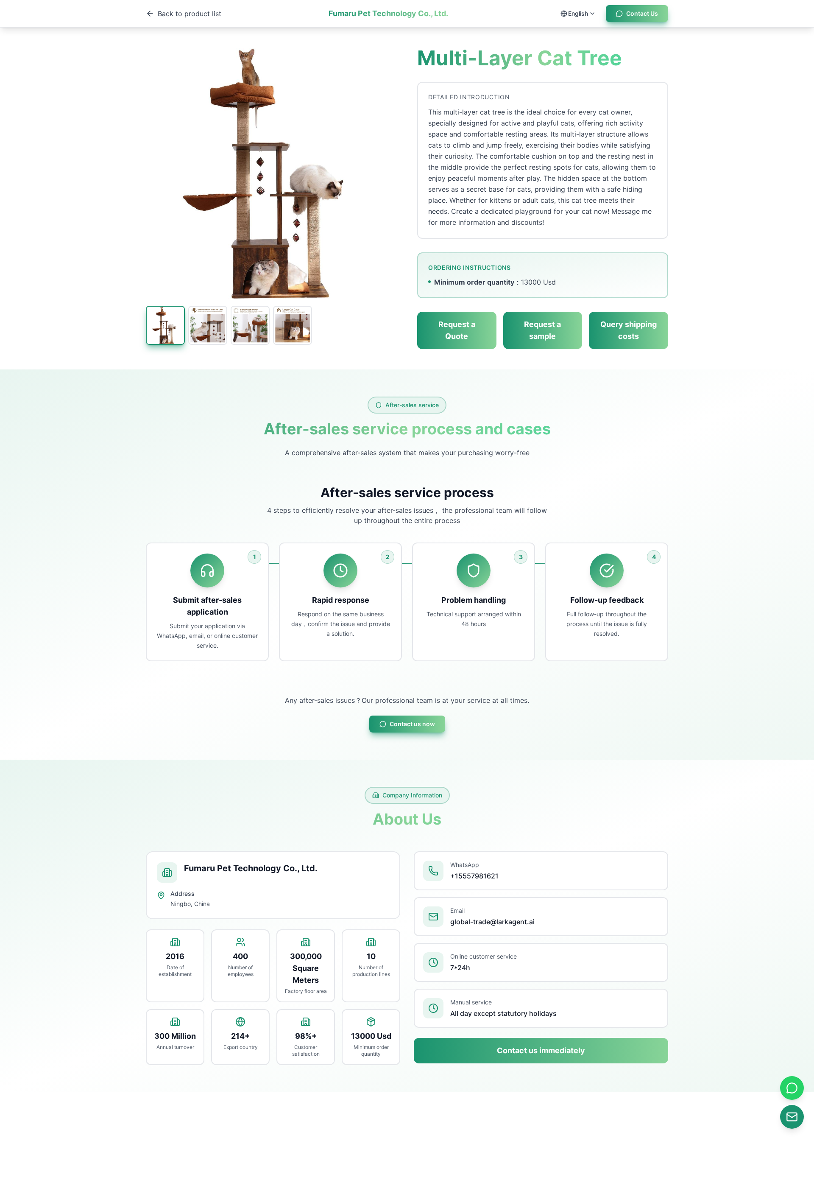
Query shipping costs (628, 330)
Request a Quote (456, 330)
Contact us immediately (541, 1050)
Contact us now (412, 723)
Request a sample (542, 330)
